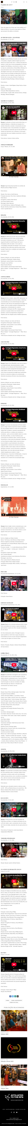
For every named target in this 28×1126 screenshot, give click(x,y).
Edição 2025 (4, 1034)
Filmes (2, 7)
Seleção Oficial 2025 (7, 1061)
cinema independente (16, 1000)
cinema (7, 1000)
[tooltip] (12, 2)
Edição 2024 (4, 1088)
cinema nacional (13, 1002)
